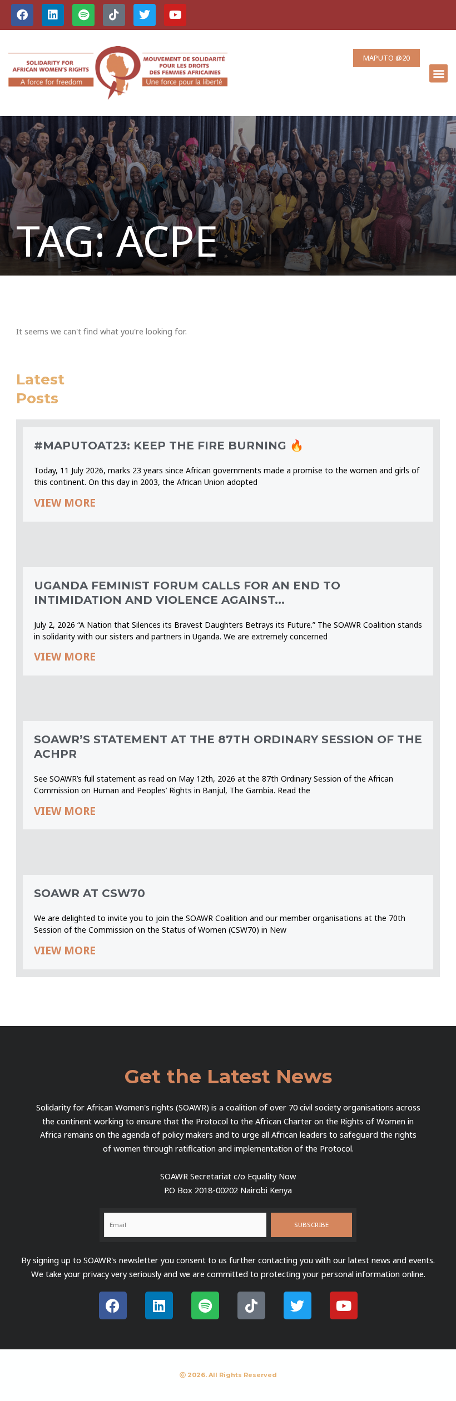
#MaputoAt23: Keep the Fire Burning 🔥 (169, 445)
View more (65, 503)
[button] (438, 73)
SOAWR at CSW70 (89, 893)
